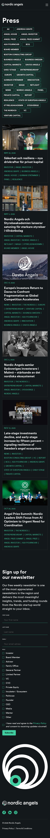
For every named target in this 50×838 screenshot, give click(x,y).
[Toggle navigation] (47, 5)
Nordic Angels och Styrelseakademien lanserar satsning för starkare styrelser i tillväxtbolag (24, 225)
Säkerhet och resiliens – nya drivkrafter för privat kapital (23, 160)
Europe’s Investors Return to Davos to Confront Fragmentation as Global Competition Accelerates (23, 294)
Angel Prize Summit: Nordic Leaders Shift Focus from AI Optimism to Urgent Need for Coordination (24, 519)
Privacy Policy (39, 723)
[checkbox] (25, 686)
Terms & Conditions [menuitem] (24, 828)
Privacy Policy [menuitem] (8, 828)
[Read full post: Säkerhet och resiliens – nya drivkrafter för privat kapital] (25, 137)
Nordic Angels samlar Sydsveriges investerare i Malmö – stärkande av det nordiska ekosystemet (22, 370)
